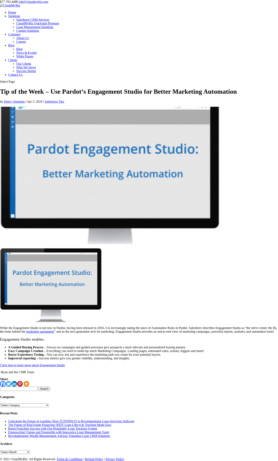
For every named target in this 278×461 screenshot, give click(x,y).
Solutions (14, 16)
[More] (26, 384)
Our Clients (23, 63)
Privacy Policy (115, 459)
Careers (21, 41)
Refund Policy (94, 459)
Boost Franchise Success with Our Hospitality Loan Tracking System (52, 428)
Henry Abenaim (14, 101)
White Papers (24, 56)
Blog (11, 45)
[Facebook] (3, 384)
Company (14, 34)
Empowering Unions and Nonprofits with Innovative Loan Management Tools (58, 432)
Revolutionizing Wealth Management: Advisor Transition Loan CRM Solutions (59, 436)
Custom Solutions (27, 30)
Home (12, 12)
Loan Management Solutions (34, 27)
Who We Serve (26, 67)
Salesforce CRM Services (32, 19)
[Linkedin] (14, 384)
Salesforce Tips (54, 101)
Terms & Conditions (70, 459)
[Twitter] (8, 384)
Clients (12, 60)
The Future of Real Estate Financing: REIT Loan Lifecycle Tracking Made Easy (60, 425)
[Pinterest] (20, 384)
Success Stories (26, 71)
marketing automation (40, 331)
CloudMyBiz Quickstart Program (37, 23)
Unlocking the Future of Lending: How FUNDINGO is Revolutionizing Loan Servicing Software (71, 421)
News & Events (26, 52)
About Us (22, 38)
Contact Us (15, 74)
